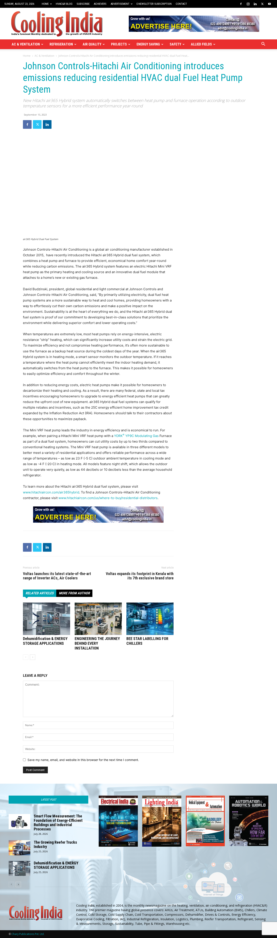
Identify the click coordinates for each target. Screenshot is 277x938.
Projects (119, 44)
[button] (263, 44)
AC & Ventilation (26, 44)
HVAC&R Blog (64, 3)
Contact (181, 3)
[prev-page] (25, 657)
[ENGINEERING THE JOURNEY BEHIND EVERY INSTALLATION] (98, 619)
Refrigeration (61, 44)
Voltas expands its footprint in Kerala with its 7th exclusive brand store (140, 576)
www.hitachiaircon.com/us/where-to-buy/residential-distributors (108, 498)
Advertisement (120, 3)
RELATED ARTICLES (40, 593)
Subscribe (83, 3)
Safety (175, 44)
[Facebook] (241, 4)
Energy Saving (148, 44)
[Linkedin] (255, 4)
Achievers (100, 3)
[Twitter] (262, 4)
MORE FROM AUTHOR (74, 593)
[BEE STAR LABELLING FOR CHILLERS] (150, 619)
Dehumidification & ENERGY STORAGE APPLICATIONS (45, 641)
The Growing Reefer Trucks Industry (55, 844)
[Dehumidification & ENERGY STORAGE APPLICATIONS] (46, 619)
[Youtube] (269, 4)
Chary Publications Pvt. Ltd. (27, 934)
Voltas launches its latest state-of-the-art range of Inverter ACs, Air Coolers (57, 576)
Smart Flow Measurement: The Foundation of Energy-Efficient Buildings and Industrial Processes (58, 822)
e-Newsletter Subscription (154, 3)
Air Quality (92, 44)
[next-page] (32, 657)
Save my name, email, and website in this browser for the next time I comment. (83, 760)
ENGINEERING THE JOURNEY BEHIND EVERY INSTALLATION (97, 643)
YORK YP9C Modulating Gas (136, 436)
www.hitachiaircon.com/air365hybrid (51, 492)
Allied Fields (201, 44)
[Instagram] (248, 4)
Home (45, 3)
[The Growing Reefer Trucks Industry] (19, 847)
